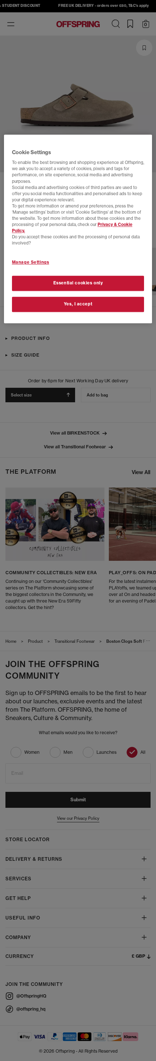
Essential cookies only (78, 283)
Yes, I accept (78, 304)
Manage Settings (30, 262)
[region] (78, 229)
